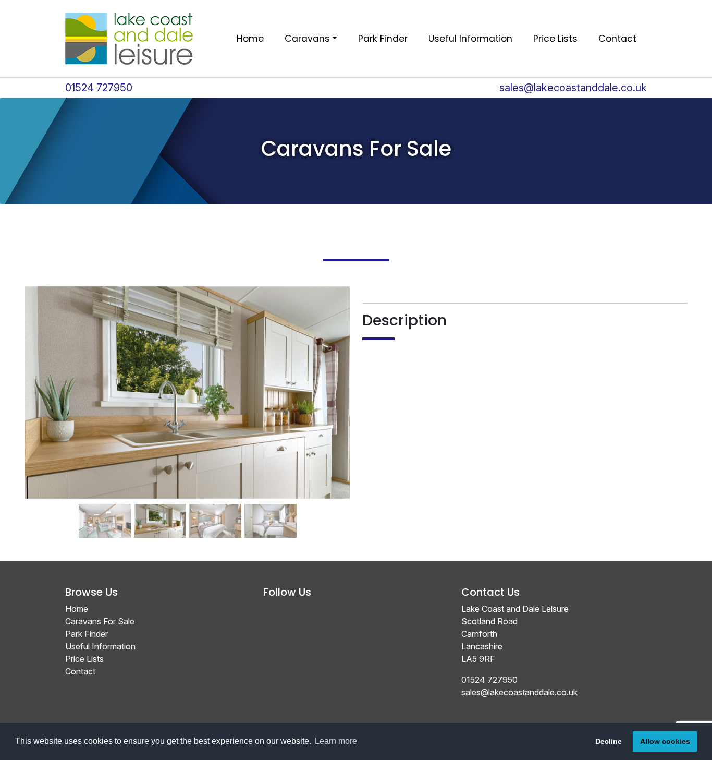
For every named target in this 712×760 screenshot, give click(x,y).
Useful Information (470, 38)
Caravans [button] (307, 38)
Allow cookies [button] (665, 741)
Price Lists (555, 38)
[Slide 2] (160, 505)
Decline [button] (608, 741)
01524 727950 (98, 87)
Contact (617, 38)
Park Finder (383, 38)
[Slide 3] (215, 505)
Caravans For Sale (99, 621)
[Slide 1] (105, 505)
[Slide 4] (270, 505)
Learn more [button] (336, 741)
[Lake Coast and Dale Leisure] (129, 39)
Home (250, 38)
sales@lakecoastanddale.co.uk (573, 87)
